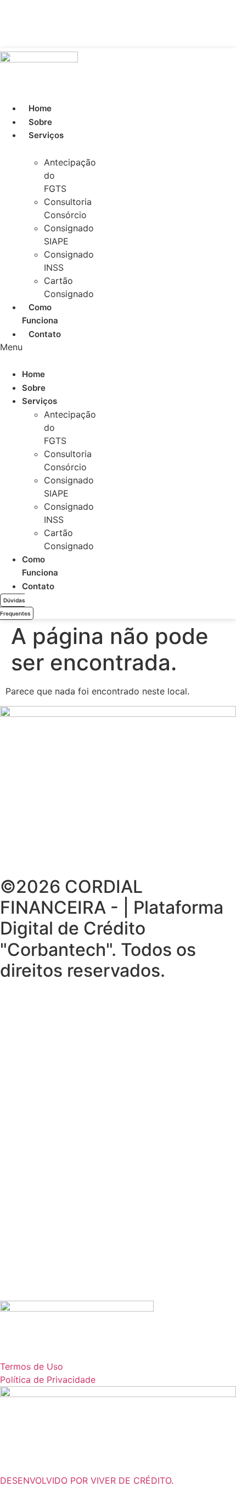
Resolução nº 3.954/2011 (96, 1075)
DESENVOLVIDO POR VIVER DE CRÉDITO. (86, 1480)
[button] (12, 347)
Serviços (46, 135)
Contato (45, 334)
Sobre (40, 122)
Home (40, 108)
